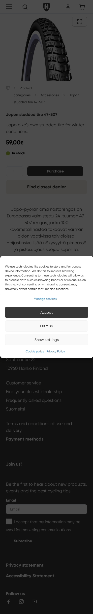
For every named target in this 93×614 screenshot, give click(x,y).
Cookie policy (35, 351)
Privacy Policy (56, 351)
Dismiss (46, 326)
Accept (46, 312)
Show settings (46, 340)
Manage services (45, 299)
